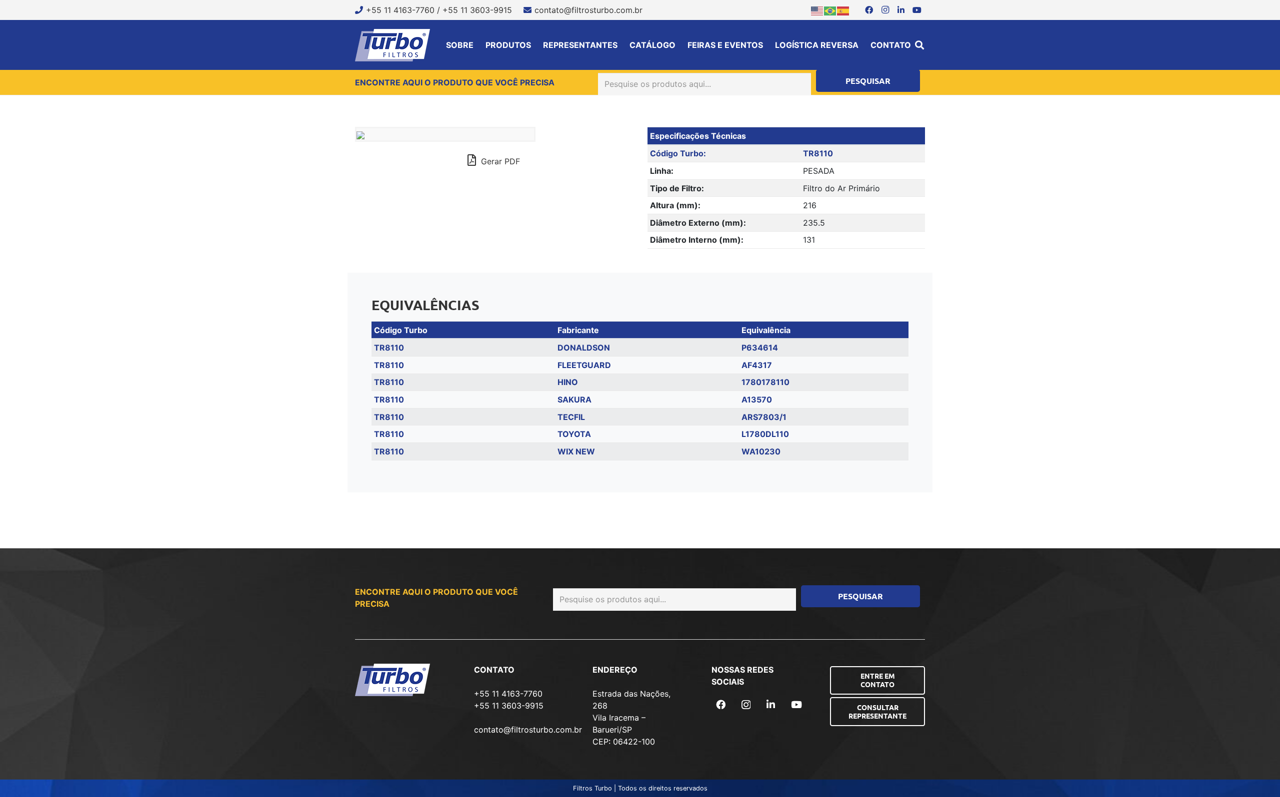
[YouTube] (917, 10)
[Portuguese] (830, 10)
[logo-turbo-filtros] (392, 45)
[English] (817, 10)
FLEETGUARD (584, 365)
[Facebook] (869, 10)
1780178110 (766, 382)
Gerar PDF (499, 161)
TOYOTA (574, 434)
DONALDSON (584, 348)
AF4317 (757, 365)
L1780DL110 (765, 434)
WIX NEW (576, 451)
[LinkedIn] (901, 10)
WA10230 (761, 451)
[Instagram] (885, 10)
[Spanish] (843, 10)
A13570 (757, 399)
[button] (920, 44)
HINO (568, 382)
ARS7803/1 (764, 417)
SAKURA (575, 399)
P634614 (760, 348)
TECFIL (571, 417)
